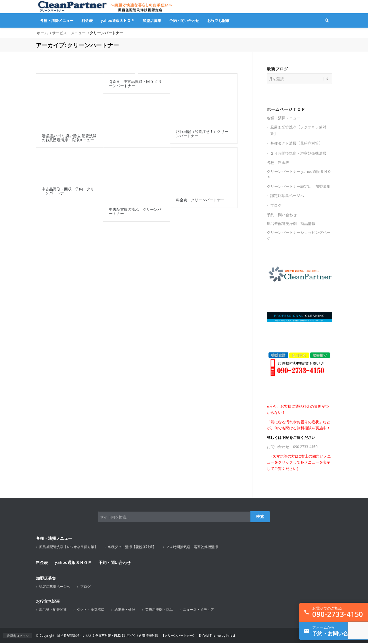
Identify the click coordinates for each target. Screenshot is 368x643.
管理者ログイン (18, 636)
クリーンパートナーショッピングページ (298, 235)
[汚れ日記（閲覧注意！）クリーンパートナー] (203, 99)
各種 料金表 (278, 162)
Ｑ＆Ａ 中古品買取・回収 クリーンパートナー (135, 83)
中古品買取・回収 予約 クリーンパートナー (68, 191)
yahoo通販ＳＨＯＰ (73, 562)
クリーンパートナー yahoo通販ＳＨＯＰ (299, 174)
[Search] (326, 20)
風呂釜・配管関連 (53, 609)
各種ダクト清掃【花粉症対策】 (296, 143)
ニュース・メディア (198, 609)
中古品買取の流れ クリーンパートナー (135, 211)
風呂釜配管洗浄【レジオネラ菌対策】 (298, 130)
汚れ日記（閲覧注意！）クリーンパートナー (202, 133)
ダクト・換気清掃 (90, 609)
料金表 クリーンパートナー (200, 200)
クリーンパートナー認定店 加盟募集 (298, 186)
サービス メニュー (69, 32)
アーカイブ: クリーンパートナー (77, 44)
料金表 (42, 562)
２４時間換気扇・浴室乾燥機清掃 (298, 153)
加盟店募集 (46, 578)
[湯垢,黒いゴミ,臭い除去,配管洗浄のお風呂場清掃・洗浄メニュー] (69, 101)
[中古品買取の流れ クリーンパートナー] (136, 175)
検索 (260, 516)
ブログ (275, 205)
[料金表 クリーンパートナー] (203, 170)
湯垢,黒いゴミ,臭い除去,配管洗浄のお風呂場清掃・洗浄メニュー (69, 137)
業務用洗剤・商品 (159, 609)
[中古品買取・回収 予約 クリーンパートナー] (69, 164)
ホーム (42, 32)
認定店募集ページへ (287, 195)
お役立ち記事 (48, 601)
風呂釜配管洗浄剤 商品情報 (291, 223)
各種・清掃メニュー (283, 117)
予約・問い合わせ (282, 214)
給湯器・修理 (124, 609)
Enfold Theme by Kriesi (217, 635)
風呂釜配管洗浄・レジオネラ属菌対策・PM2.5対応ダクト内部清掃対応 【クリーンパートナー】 (126, 635)
